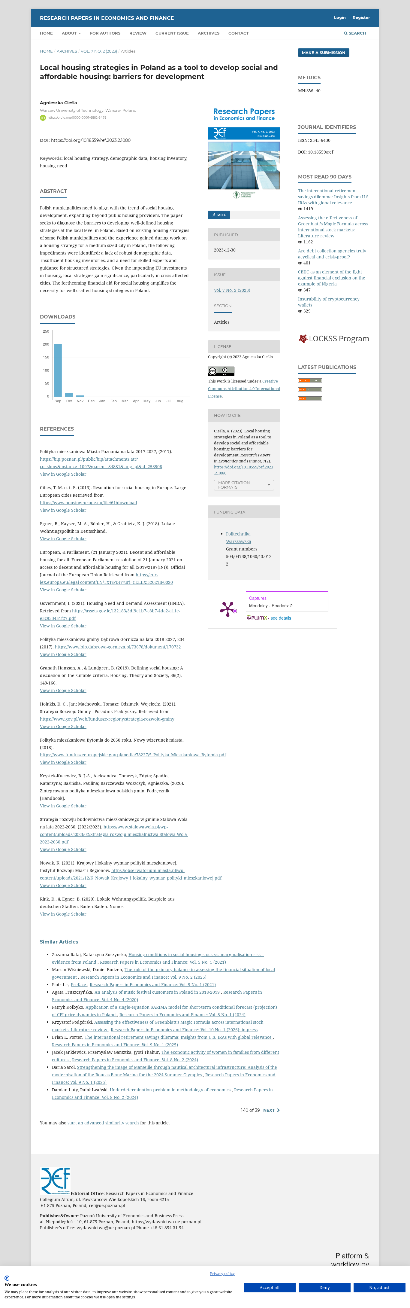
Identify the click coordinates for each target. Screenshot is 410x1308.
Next (269, 1110)
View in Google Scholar (63, 474)
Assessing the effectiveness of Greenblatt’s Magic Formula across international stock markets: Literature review (333, 227)
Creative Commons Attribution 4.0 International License (244, 388)
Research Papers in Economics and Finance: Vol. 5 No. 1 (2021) (163, 962)
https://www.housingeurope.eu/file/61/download (88, 502)
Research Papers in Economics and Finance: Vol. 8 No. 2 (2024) (135, 1060)
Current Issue (172, 33)
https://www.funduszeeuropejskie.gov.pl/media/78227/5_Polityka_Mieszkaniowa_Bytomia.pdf (133, 755)
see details (281, 618)
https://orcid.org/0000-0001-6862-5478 (77, 118)
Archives (208, 33)
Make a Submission (323, 52)
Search (357, 33)
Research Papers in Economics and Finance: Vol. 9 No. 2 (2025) (143, 977)
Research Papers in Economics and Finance (107, 18)
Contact (238, 33)
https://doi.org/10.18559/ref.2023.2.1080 (91, 140)
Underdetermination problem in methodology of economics (171, 1090)
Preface (79, 984)
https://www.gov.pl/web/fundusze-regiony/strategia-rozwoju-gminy (107, 719)
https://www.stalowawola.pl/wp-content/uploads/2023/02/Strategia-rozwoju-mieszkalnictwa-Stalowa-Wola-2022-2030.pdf (114, 834)
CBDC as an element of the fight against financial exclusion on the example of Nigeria (331, 278)
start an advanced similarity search (103, 1123)
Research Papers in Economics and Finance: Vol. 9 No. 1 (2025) (115, 1044)
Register (361, 17)
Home (46, 33)
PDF (221, 214)
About (70, 33)
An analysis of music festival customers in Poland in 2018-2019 (158, 992)
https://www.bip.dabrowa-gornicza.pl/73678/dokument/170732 (118, 647)
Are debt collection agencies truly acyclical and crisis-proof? (332, 254)
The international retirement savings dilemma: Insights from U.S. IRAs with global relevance (179, 1037)
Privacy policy (222, 1273)
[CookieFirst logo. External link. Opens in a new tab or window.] (7, 1278)
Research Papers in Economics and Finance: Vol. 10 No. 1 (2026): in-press (184, 1029)
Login (340, 17)
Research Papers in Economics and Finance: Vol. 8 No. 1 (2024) (182, 1014)
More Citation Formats (234, 484)
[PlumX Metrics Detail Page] (228, 609)
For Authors (105, 33)
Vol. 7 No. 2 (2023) (99, 51)
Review (137, 33)
